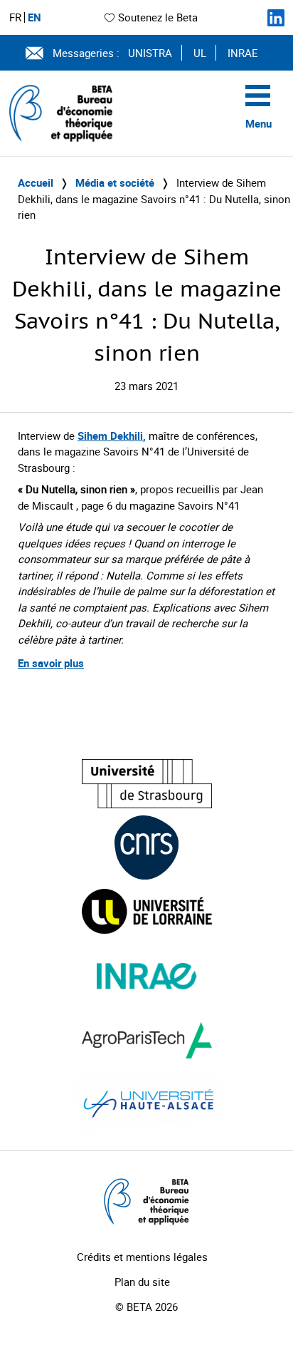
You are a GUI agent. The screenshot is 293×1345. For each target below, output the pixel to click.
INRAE (243, 53)
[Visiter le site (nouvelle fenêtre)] (147, 783)
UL (199, 53)
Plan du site (142, 1281)
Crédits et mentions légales (142, 1256)
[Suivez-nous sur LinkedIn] (275, 17)
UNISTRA (150, 53)
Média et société (114, 182)
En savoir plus (51, 663)
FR (15, 17)
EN (34, 17)
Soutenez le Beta (158, 17)
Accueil (35, 182)
